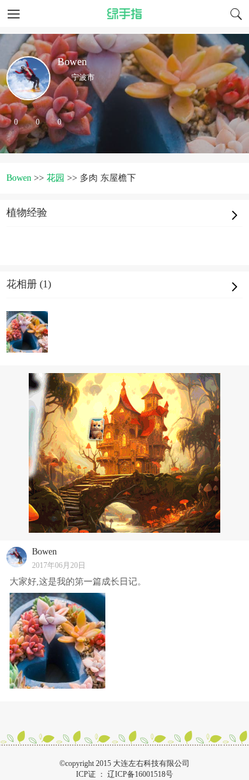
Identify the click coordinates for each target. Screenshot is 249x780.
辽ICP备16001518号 (140, 774)
